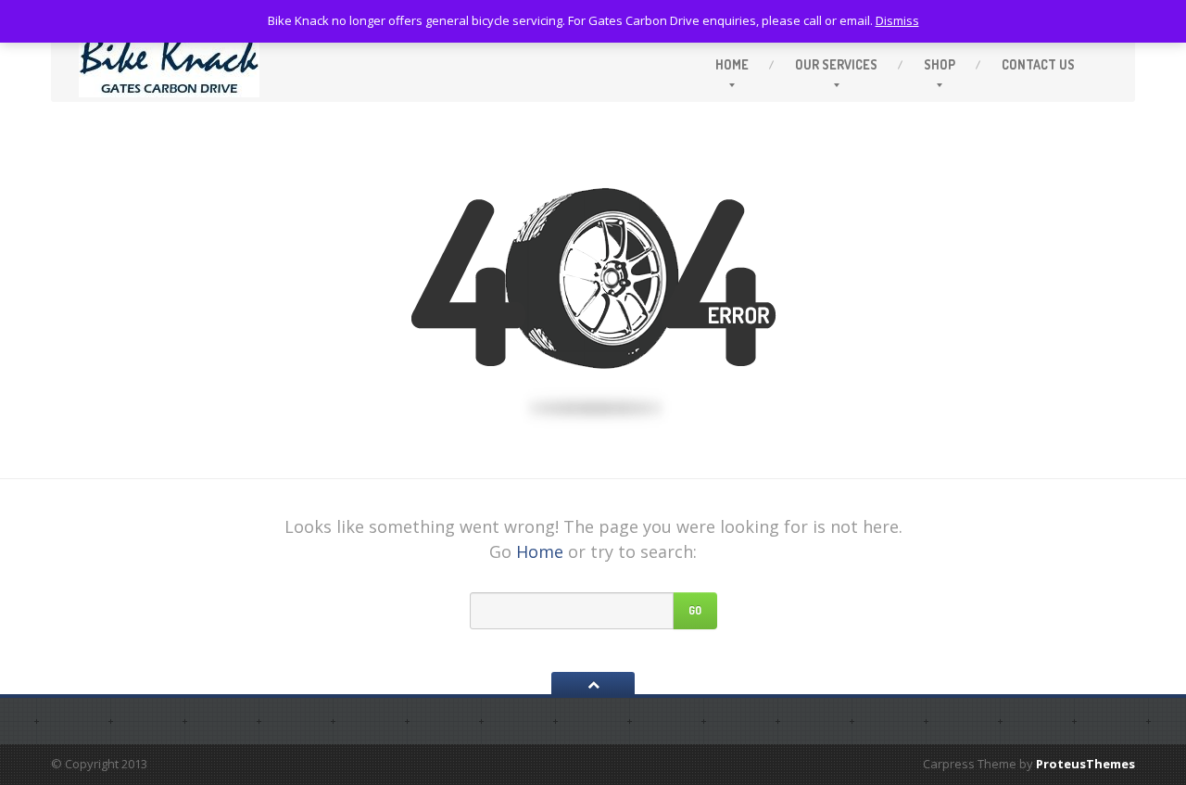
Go (694, 610)
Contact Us (1038, 64)
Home (732, 64)
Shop (939, 64)
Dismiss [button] (897, 20)
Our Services (836, 64)
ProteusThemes (1085, 763)
